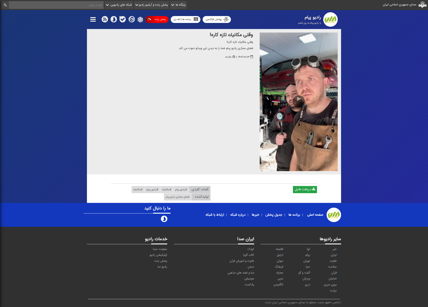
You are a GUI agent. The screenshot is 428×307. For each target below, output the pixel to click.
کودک (250, 249)
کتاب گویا (248, 255)
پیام (307, 255)
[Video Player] (299, 102)
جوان (280, 261)
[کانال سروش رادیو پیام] (164, 220)
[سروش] (113, 20)
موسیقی (249, 278)
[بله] (122, 20)
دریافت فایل (303, 189)
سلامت (332, 266)
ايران (334, 255)
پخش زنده (160, 19)
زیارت (333, 290)
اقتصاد (279, 249)
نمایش (333, 278)
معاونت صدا (160, 249)
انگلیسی (278, 284)
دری (307, 284)
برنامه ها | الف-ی (182, 19)
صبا (308, 266)
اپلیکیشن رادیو (158, 255)
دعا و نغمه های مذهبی (241, 272)
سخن (251, 266)
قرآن (334, 272)
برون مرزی (330, 284)
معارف (279, 272)
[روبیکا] (140, 20)
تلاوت (333, 261)
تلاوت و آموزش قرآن (242, 261)
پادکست (249, 284)
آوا (308, 249)
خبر (335, 249)
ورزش (306, 278)
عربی (280, 278)
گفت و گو (304, 272)
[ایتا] (131, 20)
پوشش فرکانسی (214, 19)
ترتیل (280, 255)
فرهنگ (279, 266)
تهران (306, 261)
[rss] (104, 20)
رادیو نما (162, 266)
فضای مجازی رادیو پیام (177, 197)
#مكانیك (166, 189)
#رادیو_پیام (181, 189)
